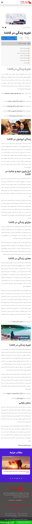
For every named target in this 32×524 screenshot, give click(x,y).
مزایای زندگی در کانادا (24, 55)
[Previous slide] (27, 466)
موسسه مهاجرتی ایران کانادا (24, 445)
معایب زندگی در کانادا (24, 58)
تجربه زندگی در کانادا (24, 48)
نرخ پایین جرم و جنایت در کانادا (22, 53)
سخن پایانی (26, 63)
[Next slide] (4, 466)
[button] (2, 2)
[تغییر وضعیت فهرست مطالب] (28, 43)
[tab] (21, 478)
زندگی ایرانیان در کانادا (24, 51)
